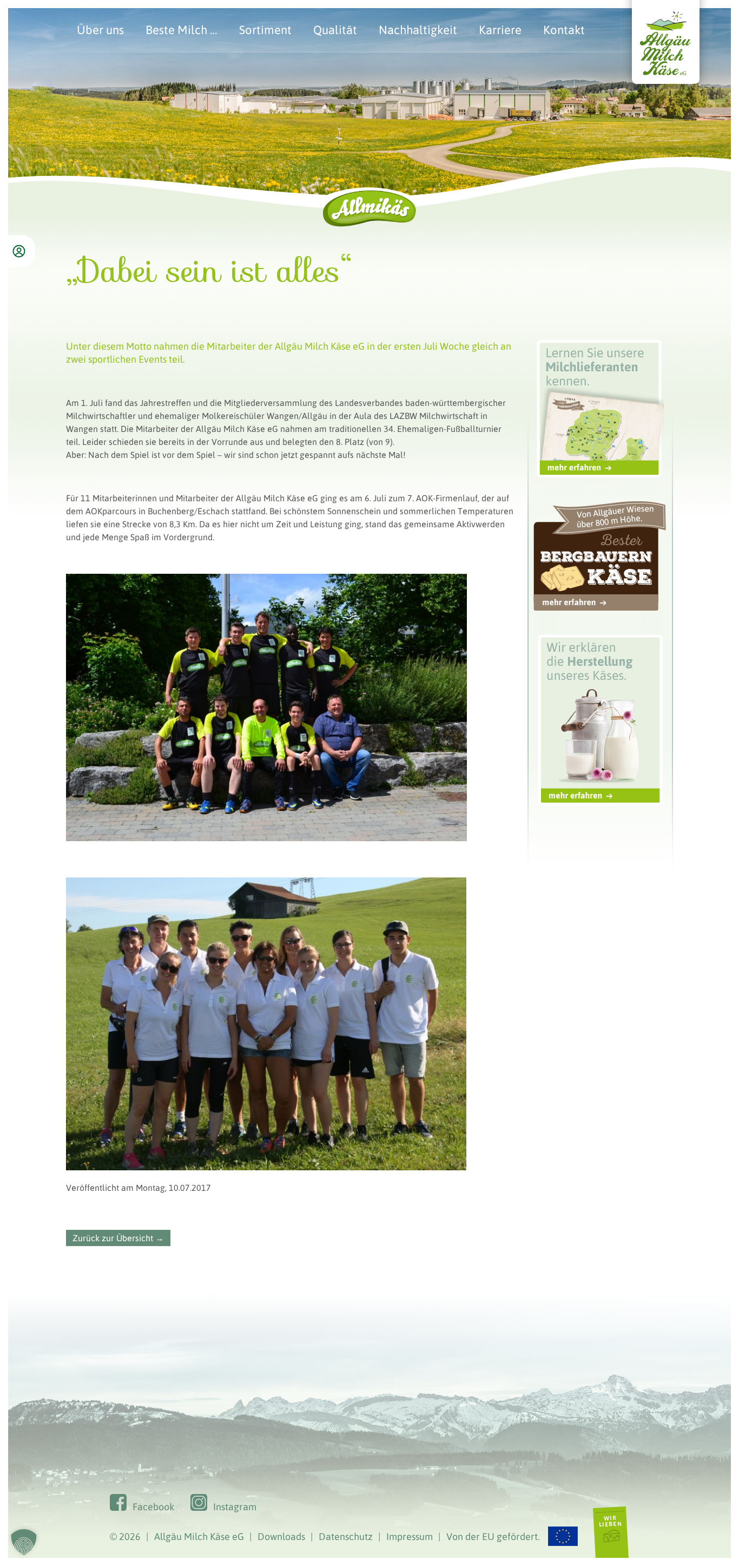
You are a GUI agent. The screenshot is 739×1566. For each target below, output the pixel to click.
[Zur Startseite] (666, 95)
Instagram (234, 1506)
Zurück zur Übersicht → (118, 1238)
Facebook (153, 1506)
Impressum (409, 1536)
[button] (24, 1542)
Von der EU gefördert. (493, 1536)
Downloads (281, 1536)
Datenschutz (346, 1536)
